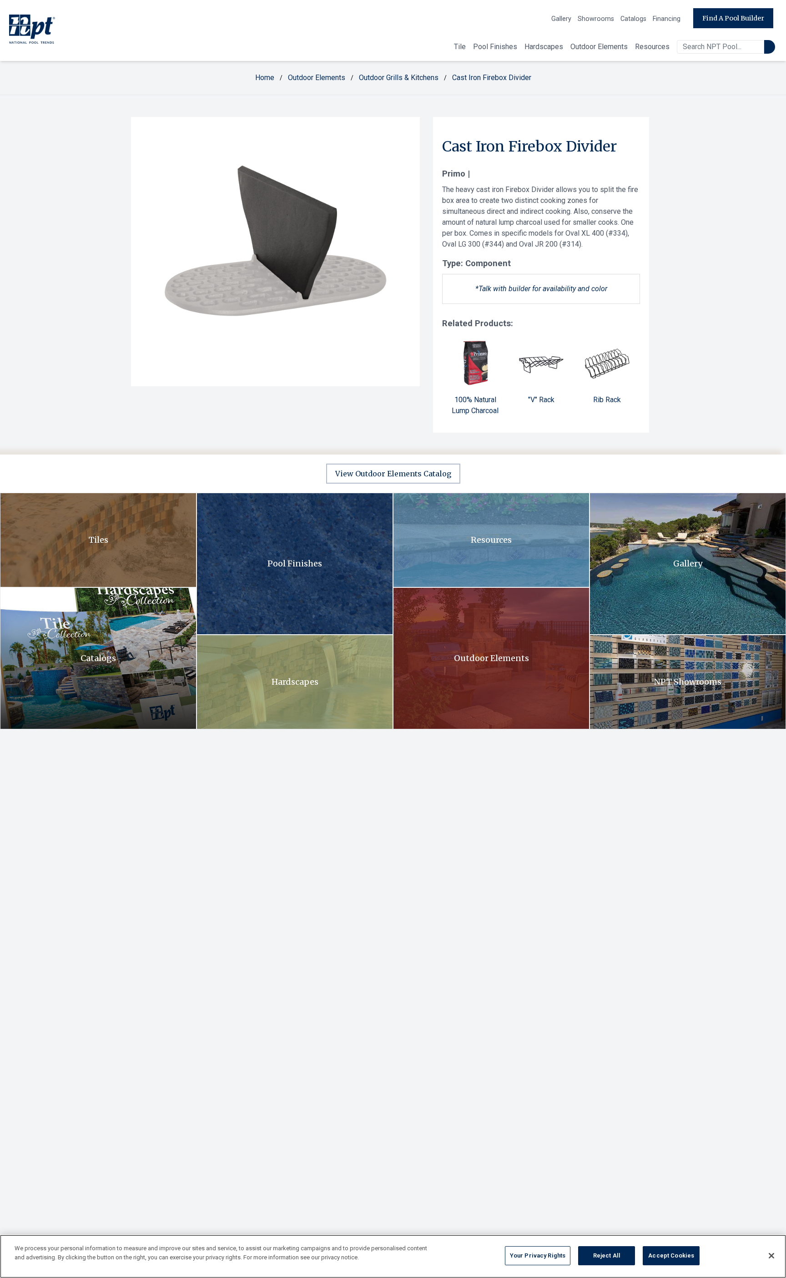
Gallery (561, 19)
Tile (460, 46)
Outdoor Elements (599, 46)
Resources (652, 46)
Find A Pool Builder (733, 18)
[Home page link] (32, 31)
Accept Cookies (671, 1255)
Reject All (606, 1255)
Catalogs (633, 19)
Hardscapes (543, 46)
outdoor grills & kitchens (398, 77)
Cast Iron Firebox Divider (491, 77)
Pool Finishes (495, 46)
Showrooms (596, 19)
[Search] (769, 47)
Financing (666, 19)
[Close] (771, 1256)
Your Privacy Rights (537, 1255)
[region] (393, 1256)
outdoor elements (316, 77)
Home (264, 77)
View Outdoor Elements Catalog (393, 473)
